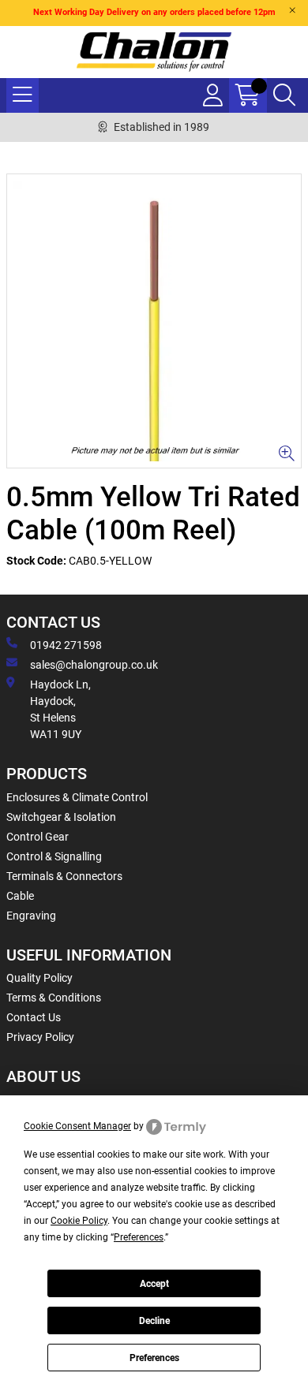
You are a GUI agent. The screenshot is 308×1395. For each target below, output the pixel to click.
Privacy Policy (40, 1037)
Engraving (31, 915)
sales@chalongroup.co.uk (94, 664)
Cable (20, 896)
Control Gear (37, 836)
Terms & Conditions (53, 997)
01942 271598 (66, 645)
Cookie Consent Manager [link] (77, 1126)
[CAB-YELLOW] (154, 320)
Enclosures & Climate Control (77, 797)
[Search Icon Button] (284, 95)
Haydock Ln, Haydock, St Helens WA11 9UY (60, 709)
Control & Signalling (54, 856)
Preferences (154, 1357)
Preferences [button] (138, 1237)
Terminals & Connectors (64, 876)
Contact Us (33, 1017)
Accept (154, 1283)
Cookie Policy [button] (79, 1220)
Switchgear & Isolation (61, 817)
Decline (154, 1320)
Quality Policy (39, 978)
